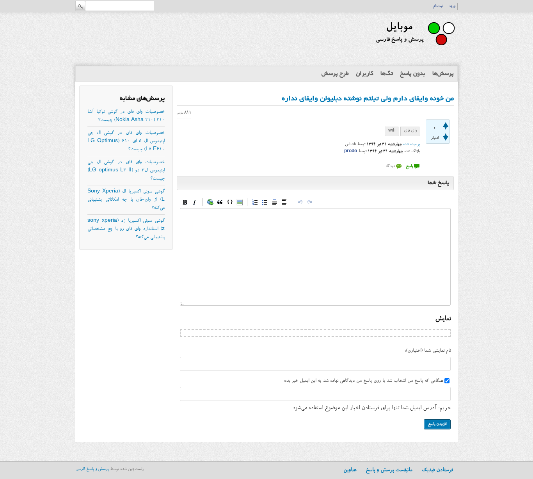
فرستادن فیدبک (437, 470)
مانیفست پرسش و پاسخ (389, 470)
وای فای (410, 131)
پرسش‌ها (443, 74)
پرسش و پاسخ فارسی (92, 469)
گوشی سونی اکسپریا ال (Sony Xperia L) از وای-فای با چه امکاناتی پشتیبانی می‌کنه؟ (126, 200)
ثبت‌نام (438, 6)
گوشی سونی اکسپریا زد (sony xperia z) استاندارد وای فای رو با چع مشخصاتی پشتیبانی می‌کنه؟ (126, 229)
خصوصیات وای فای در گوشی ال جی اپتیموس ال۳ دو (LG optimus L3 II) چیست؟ (126, 171)
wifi (392, 131)
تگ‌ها (386, 74)
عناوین (349, 470)
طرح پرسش (335, 74)
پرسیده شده (411, 144)
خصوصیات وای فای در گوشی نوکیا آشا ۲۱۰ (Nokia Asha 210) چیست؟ (126, 116)
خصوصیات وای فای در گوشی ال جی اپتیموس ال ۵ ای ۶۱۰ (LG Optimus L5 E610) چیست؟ (126, 141)
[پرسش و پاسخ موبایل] (414, 48)
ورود (452, 6)
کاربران (364, 74)
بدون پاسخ (412, 74)
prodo (350, 151)
